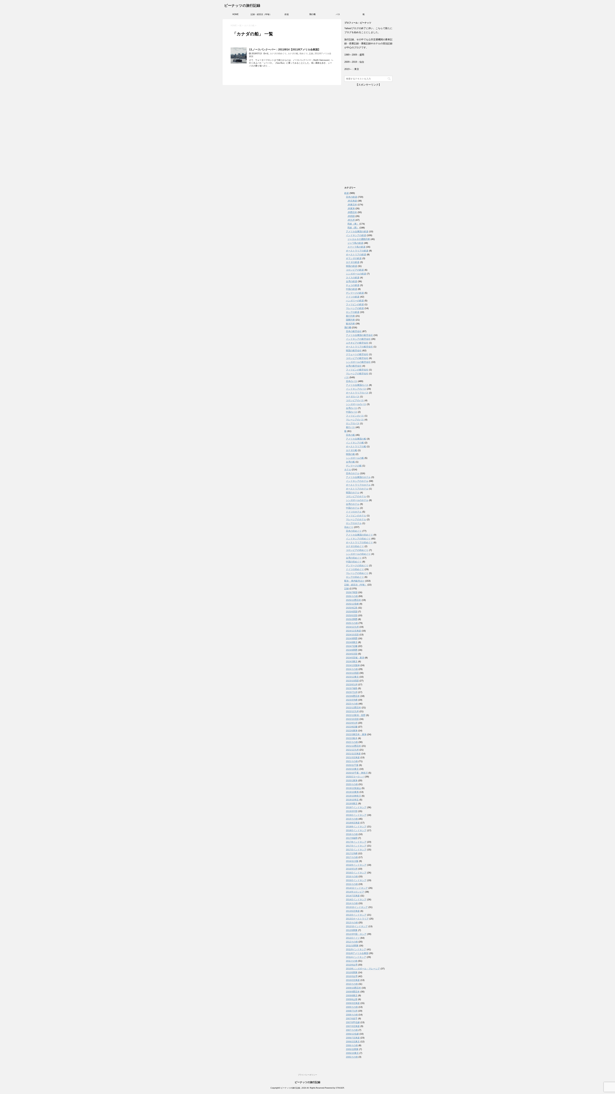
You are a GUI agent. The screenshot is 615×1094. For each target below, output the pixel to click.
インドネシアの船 (355, 442)
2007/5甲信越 (353, 1022)
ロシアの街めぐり (355, 577)
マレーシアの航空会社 (357, 373)
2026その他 (352, 596)
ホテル (347, 469)
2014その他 (352, 903)
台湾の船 (350, 462)
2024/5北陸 (351, 653)
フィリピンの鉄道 (355, 304)
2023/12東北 (352, 677)
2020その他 (352, 784)
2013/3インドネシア (356, 915)
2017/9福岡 (351, 838)
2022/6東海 (351, 730)
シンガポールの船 (355, 458)
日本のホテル (352, 473)
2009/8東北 (351, 995)
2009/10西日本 (353, 988)
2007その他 (352, 1030)
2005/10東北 (352, 1053)
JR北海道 (352, 200)
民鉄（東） (353, 224)
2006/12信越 (352, 1034)
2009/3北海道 (353, 1003)
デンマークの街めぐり (357, 565)
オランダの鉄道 (354, 258)
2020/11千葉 (352, 765)
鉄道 (287, 14)
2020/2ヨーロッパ (355, 776)
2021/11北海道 (353, 753)
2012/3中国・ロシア (356, 934)
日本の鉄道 (351, 197)
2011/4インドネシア (356, 957)
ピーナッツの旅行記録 (242, 5)
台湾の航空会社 (354, 366)
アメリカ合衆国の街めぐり (359, 534)
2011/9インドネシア (356, 949)
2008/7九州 (351, 1011)
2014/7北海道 (353, 895)
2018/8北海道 (353, 822)
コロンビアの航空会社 (357, 358)
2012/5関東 (351, 930)
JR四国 (351, 216)
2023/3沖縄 (351, 700)
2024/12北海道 (353, 630)
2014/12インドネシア (357, 888)
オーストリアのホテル (357, 488)
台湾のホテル (352, 504)
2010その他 (352, 984)
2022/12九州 (352, 711)
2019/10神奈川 (353, 796)
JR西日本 (352, 212)
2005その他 (352, 1057)
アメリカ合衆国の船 (356, 439)
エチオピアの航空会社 (357, 343)
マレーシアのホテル (356, 519)
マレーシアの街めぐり (357, 573)
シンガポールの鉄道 (356, 273)
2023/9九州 (351, 684)
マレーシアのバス (355, 419)
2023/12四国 (352, 673)
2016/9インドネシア (356, 865)
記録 (311, 53)
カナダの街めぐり (278, 53)
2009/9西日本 (353, 991)
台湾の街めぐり (354, 558)
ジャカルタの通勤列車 (359, 239)
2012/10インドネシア (357, 926)
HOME (235, 14)
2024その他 (352, 669)
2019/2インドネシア (356, 815)
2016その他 (352, 876)
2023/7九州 (351, 692)
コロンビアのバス (355, 400)
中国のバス (351, 412)
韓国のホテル (352, 492)
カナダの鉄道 (352, 262)
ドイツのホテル (354, 511)
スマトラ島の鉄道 (356, 247)
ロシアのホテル (354, 523)
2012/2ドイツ (353, 938)
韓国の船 (350, 454)
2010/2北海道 (353, 980)
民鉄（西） (353, 227)
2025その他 (352, 623)
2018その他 (352, 834)
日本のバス (351, 381)
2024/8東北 (351, 642)
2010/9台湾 (351, 964)
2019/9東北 (351, 803)
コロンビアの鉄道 (355, 270)
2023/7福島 (351, 688)
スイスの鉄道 (352, 277)
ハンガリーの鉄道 (355, 300)
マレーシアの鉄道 (355, 308)
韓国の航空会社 (354, 350)
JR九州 (351, 220)
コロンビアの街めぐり (357, 550)
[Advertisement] (368, 135)
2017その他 (352, 857)
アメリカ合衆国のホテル (358, 477)
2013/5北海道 (353, 911)
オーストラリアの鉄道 (357, 250)
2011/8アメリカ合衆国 (357, 953)
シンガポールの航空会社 (358, 362)
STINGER (340, 1088)
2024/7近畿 (351, 646)
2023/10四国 (352, 680)
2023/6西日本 (353, 696)
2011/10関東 (352, 945)
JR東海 (351, 208)
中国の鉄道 (351, 289)
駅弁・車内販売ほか (354, 581)
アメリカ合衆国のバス (357, 385)
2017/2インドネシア (356, 849)
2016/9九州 (351, 868)
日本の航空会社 (354, 331)
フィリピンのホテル (356, 515)
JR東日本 (352, 204)
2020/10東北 (352, 769)
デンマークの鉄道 (355, 293)
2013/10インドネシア (357, 907)
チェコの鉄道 (352, 285)
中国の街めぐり (354, 561)
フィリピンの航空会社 (357, 369)
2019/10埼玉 (352, 799)
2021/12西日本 (353, 746)
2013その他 (352, 922)
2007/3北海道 (353, 1026)
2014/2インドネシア (356, 899)
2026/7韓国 (351, 592)
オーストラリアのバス (357, 392)
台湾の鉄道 (351, 281)
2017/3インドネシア (356, 845)
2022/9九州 (351, 723)
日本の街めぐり (354, 531)
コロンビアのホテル (356, 496)
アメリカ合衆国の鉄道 (357, 231)
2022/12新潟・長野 (355, 715)
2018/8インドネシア (356, 826)
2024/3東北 (351, 661)
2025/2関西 (351, 619)
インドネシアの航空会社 (358, 339)
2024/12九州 (352, 627)
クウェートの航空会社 (357, 354)
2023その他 (352, 703)
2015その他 (352, 884)
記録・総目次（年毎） (261, 14)
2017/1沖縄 (351, 853)
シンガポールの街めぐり (358, 554)
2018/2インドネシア (356, 830)
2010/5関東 (351, 972)
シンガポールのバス (356, 404)
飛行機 (312, 14)
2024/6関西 (351, 650)
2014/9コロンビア (355, 892)
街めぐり (303, 53)
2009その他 (352, 1007)
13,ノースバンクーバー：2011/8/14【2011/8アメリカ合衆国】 (284, 49)
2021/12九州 (352, 749)
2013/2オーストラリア (357, 918)
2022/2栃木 (351, 738)
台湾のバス (351, 408)
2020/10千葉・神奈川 (357, 773)
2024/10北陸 (352, 634)
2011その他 (351, 961)
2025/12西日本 (353, 600)
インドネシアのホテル (357, 481)
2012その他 (352, 941)
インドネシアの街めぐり (358, 538)
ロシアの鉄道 (352, 312)
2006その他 (352, 1045)
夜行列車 (350, 316)
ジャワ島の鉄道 (355, 243)
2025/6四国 (351, 611)
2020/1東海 (351, 780)
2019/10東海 (352, 792)
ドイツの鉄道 (352, 296)
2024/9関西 (351, 638)
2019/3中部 (351, 811)
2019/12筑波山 (353, 788)
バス (338, 14)
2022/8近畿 (351, 726)
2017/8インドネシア (356, 842)
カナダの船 (293, 53)
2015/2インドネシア (356, 880)
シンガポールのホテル (357, 500)
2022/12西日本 (353, 707)
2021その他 (352, 761)
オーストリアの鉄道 (356, 254)
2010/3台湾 (351, 976)
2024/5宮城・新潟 (355, 657)
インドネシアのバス (356, 389)
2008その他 (352, 1014)
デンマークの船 (354, 465)
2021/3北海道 (353, 757)
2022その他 (352, 742)
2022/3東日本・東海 (356, 734)
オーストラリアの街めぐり (359, 542)
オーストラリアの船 (356, 446)
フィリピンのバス (355, 415)
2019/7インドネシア (356, 807)
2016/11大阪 (352, 861)
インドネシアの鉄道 (356, 235)
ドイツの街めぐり (355, 569)
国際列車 (350, 319)
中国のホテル (352, 508)
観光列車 (350, 323)
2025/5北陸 (351, 615)
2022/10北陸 (352, 719)
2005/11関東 (352, 1049)
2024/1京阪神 (353, 665)
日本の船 (350, 435)
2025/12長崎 (352, 604)
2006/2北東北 (353, 1041)
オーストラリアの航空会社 (359, 346)
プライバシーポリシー (307, 1075)
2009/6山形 (351, 999)
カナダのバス (352, 396)
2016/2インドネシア (356, 872)
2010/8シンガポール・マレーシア (363, 968)
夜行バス (350, 427)
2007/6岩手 (351, 1018)
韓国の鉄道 (351, 266)
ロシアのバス (352, 423)
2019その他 (352, 819)
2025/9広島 (351, 607)
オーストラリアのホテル (358, 485)
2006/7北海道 (353, 1037)
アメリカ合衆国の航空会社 (359, 335)
